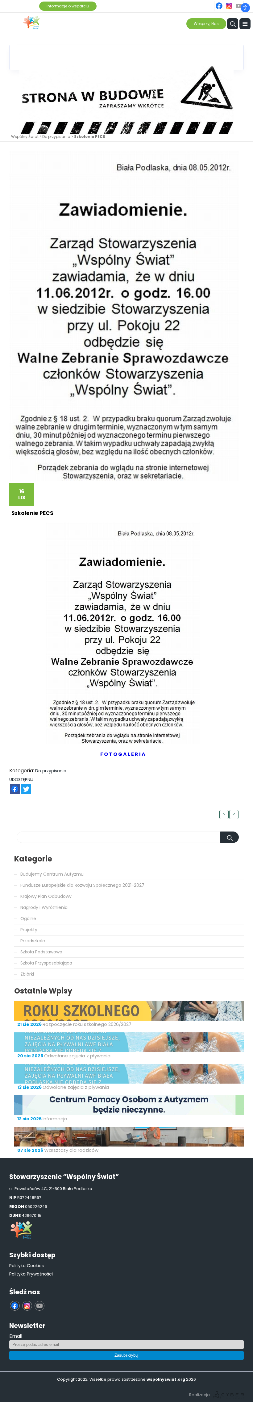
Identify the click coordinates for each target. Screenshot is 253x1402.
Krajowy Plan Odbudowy (46, 896)
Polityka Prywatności (31, 1274)
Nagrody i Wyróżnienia (44, 907)
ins (232, 2)
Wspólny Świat (25, 136)
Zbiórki (27, 974)
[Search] (229, 837)
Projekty (28, 930)
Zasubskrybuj (126, 1355)
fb (223, 2)
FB (11, 785)
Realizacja (199, 1394)
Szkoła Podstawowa (41, 952)
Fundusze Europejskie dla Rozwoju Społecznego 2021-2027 (82, 885)
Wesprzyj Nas (206, 23)
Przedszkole (32, 941)
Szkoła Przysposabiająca (46, 963)
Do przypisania (56, 136)
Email (15, 1336)
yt (242, 2)
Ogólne (28, 918)
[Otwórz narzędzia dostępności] (245, 7)
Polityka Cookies (26, 1266)
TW (22, 785)
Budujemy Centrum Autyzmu (52, 874)
